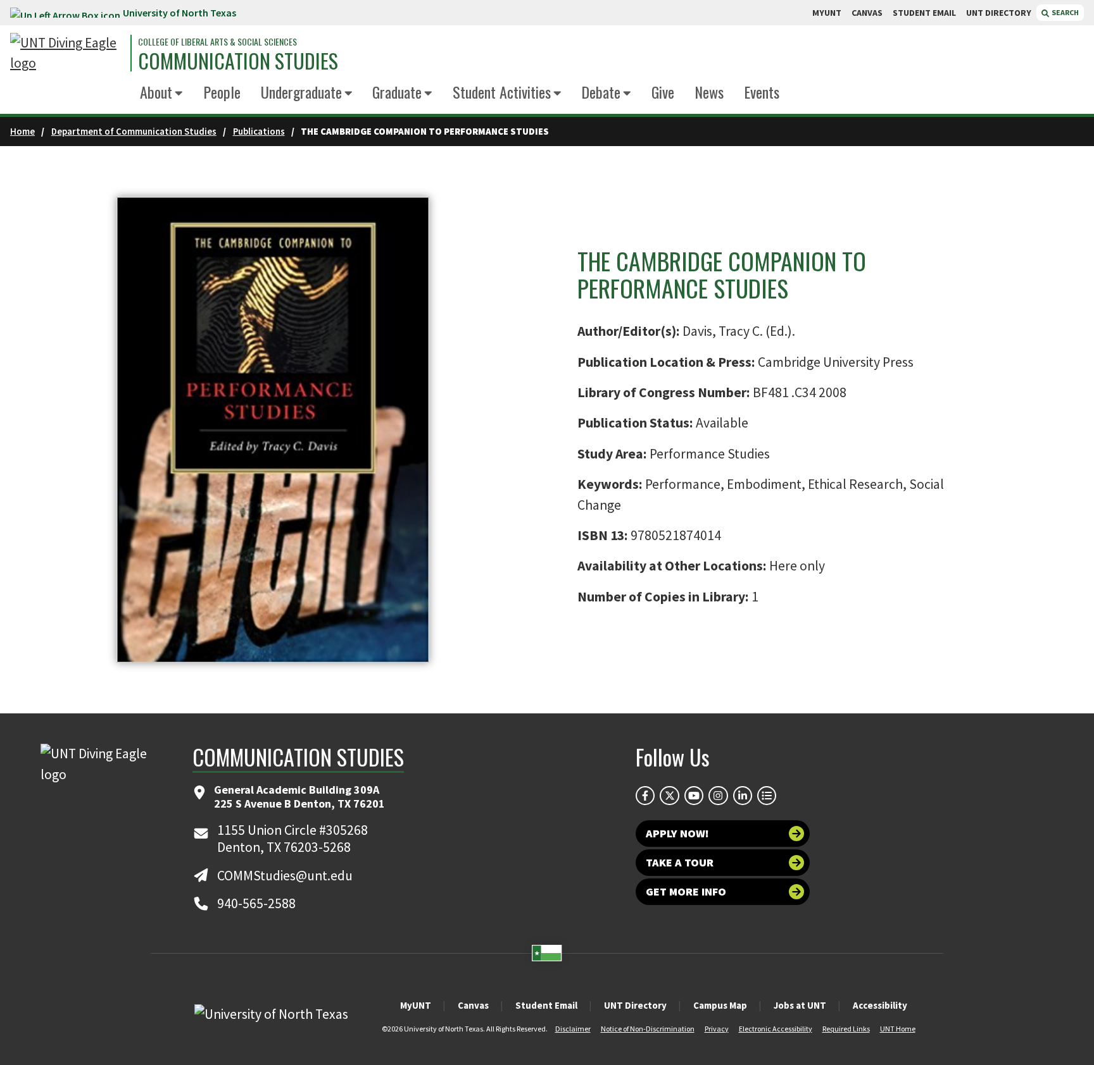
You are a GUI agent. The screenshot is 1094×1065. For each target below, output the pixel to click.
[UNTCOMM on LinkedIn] (742, 795)
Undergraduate (301, 91)
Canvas (473, 1005)
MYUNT (826, 12)
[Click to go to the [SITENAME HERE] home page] (67, 53)
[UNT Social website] (766, 795)
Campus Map (720, 1005)
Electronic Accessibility (775, 1028)
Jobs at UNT (800, 1005)
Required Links (846, 1028)
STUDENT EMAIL (924, 12)
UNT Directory (635, 1005)
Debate (600, 91)
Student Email (546, 1005)
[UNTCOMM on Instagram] (717, 795)
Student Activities (502, 91)
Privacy (717, 1028)
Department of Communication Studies (134, 131)
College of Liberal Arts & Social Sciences (217, 41)
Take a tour (680, 862)
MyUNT (415, 1005)
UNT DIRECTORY (998, 12)
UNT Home (897, 1028)
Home (22, 131)
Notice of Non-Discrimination (648, 1028)
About (156, 91)
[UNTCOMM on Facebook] (645, 795)
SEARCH (1064, 12)
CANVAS (867, 12)
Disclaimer (573, 1028)
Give (662, 91)
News (709, 91)
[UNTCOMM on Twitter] (669, 795)
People (222, 91)
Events (761, 91)
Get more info (686, 891)
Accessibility (880, 1005)
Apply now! (677, 833)
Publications (259, 131)
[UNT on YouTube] (693, 795)
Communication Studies (238, 61)
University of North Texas (179, 12)
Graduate (397, 91)
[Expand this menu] (179, 94)
